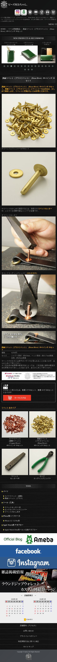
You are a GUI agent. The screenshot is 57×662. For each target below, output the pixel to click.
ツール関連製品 (14, 29)
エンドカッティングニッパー (42, 477)
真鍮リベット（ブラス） (14, 498)
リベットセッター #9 (14, 477)
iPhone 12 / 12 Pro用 (12, 521)
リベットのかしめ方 (12, 512)
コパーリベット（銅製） (14, 496)
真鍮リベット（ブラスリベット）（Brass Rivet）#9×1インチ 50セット (42, 442)
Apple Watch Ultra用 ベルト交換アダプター (21, 530)
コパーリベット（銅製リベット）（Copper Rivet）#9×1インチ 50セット (15, 442)
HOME (3, 29)
